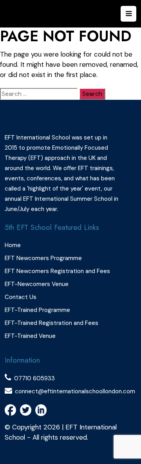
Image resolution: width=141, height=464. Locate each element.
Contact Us (20, 297)
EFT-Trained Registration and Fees (51, 323)
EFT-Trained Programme (37, 310)
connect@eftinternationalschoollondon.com (75, 391)
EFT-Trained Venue (30, 336)
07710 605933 (34, 378)
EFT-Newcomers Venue (37, 284)
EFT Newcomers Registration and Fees (57, 271)
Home (13, 245)
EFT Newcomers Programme (43, 258)
